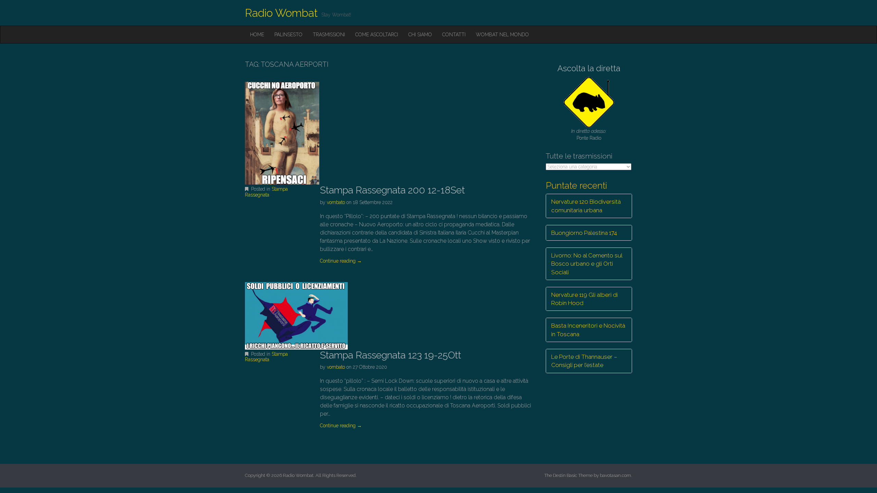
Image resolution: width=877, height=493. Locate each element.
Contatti (454, 34)
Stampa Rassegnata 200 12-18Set (392, 190)
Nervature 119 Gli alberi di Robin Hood (584, 298)
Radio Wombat (281, 13)
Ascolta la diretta (588, 68)
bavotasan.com (615, 475)
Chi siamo (420, 34)
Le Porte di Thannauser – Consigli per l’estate (584, 360)
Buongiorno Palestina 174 (584, 232)
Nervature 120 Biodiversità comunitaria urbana (586, 205)
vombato (336, 202)
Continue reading (341, 261)
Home (257, 34)
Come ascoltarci (376, 34)
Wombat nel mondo (502, 34)
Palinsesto (288, 34)
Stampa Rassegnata (266, 192)
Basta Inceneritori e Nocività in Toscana (588, 329)
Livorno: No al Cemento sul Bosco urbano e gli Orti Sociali (586, 264)
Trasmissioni (329, 34)
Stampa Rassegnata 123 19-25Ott (390, 355)
